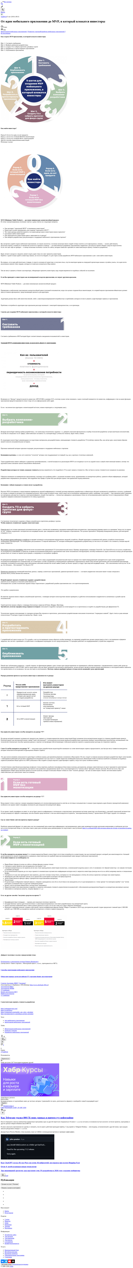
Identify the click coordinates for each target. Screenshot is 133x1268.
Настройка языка (6, 1264)
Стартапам (8, 1257)
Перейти (4, 1103)
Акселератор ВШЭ (7, 986)
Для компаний (9, 1238)
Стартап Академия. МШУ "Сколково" (13, 983)
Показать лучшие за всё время (11, 1188)
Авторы (7, 1226)
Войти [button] (3, 12)
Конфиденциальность (12, 1243)
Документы (8, 1240)
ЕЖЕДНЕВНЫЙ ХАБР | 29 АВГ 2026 (13, 1107)
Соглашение (9, 1242)
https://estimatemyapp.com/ (9, 1008)
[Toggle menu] (1, 2)
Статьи (7, 1219)
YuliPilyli (4, 16)
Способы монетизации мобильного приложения (17, 970)
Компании (8, 1224)
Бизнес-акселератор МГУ (9, 992)
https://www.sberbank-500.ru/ (39, 985)
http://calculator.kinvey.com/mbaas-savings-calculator (17, 1014)
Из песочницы (5, 33)
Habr (11, 1266)
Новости (7, 1221)
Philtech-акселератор (7, 993)
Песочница (8, 1228)
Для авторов (9, 1236)
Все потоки (7, 2)
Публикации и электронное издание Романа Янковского (19, 961)
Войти (7, 1211)
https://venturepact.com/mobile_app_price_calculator (17, 1012)
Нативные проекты (11, 1253)
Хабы (6, 1223)
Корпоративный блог (12, 1250)
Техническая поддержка (20, 1264)
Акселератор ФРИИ (7, 988)
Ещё (6, 1175)
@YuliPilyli (4, 1052)
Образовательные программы (14, 1255)
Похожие (15, 1184)
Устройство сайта (10, 1235)
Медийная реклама (11, 1252)
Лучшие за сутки (6, 1184)
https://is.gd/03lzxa (6, 1010)
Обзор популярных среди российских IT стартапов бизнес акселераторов (26, 976)
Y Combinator (5, 990)
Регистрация (9, 1213)
